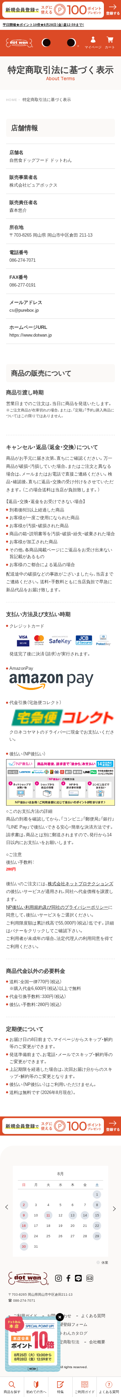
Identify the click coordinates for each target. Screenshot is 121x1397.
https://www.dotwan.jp (30, 335)
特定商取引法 (67, 1342)
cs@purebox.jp (24, 310)
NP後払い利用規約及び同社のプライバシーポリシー (57, 907)
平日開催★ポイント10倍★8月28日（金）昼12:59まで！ (43, 25)
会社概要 (97, 1342)
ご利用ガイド (25, 1315)
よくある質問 (93, 1315)
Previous (8, 1207)
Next (112, 1207)
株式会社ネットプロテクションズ (80, 883)
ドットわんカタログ (69, 1333)
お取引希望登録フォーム (65, 1324)
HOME (11, 100)
